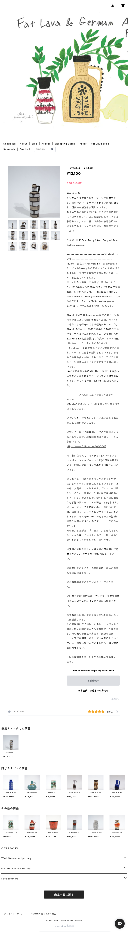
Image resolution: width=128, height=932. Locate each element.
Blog (34, 143)
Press (83, 143)
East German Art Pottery (15, 868)
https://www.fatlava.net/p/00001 (86, 446)
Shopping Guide (65, 143)
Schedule (9, 149)
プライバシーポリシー (14, 914)
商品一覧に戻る (64, 894)
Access (46, 143)
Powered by (60, 926)
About (23, 143)
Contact (25, 149)
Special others (9, 878)
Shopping (9, 143)
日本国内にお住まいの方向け (93, 690)
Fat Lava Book (100, 143)
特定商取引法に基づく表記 (43, 914)
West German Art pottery (16, 858)
